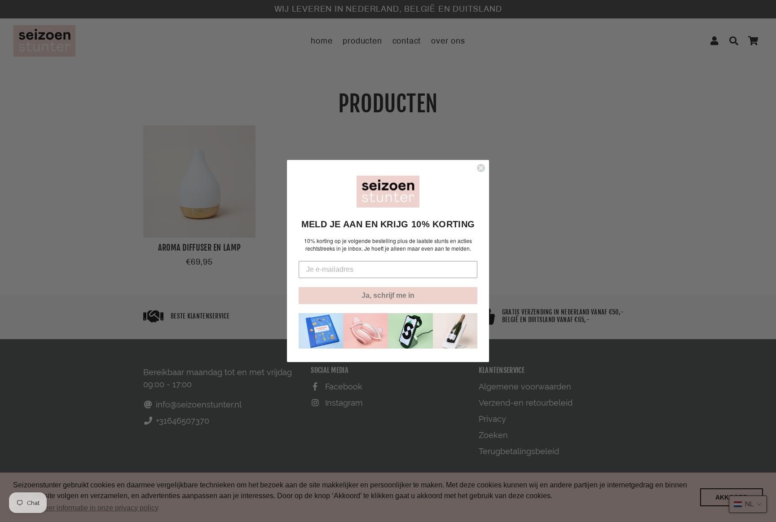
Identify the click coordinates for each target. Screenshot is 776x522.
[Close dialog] (480, 168)
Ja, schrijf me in (388, 295)
